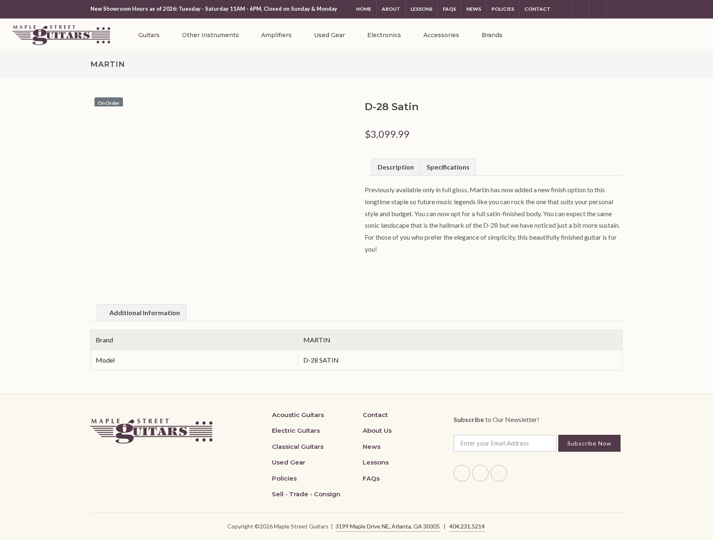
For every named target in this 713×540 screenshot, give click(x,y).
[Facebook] (563, 9)
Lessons (421, 9)
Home (363, 9)
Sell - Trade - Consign (306, 494)
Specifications (448, 167)
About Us (377, 430)
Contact (537, 9)
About (391, 9)
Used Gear (288, 462)
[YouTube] (597, 9)
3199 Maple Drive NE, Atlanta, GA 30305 (387, 526)
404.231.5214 (467, 526)
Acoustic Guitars (298, 415)
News (473, 9)
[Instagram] (580, 9)
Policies (502, 9)
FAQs (371, 478)
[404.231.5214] (614, 9)
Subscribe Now (589, 443)
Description (396, 167)
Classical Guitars (297, 446)
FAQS (449, 9)
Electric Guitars (296, 430)
